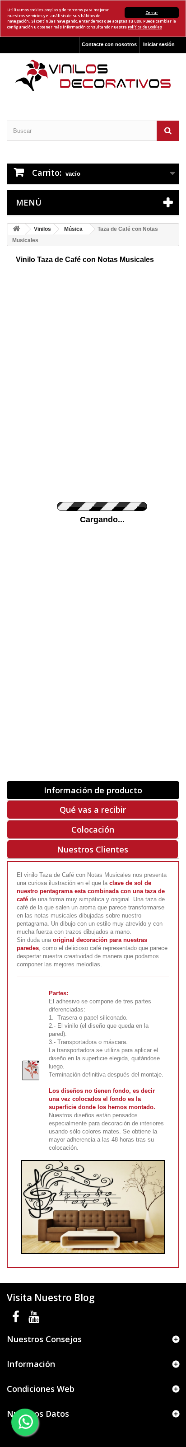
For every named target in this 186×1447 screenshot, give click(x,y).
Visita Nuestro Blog (51, 1297)
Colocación (92, 829)
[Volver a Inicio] (16, 229)
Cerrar (152, 12)
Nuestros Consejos (44, 1339)
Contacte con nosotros (109, 44)
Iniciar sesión (159, 44)
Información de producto (93, 790)
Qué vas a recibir (93, 809)
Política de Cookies (145, 26)
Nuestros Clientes (92, 849)
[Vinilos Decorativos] (93, 75)
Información (31, 1363)
